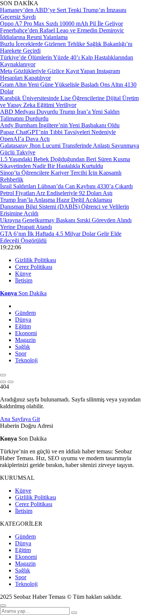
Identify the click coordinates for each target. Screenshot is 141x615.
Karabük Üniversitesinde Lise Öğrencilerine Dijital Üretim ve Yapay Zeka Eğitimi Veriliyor (69, 101)
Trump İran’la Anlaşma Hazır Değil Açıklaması (56, 200)
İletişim (23, 280)
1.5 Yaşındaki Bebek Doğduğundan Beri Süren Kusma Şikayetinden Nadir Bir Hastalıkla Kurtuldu (65, 162)
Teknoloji (26, 360)
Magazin (25, 340)
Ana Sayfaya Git (20, 419)
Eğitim (23, 326)
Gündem (25, 313)
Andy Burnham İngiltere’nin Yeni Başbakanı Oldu (60, 125)
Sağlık (22, 346)
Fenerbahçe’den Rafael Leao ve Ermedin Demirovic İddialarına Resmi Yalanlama (62, 33)
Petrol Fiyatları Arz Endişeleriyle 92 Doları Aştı (56, 193)
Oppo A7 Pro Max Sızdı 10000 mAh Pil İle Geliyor (61, 23)
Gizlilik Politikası (35, 260)
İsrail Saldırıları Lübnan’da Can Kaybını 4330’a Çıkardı (66, 186)
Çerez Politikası (33, 267)
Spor (20, 353)
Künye (23, 273)
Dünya (23, 319)
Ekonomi (26, 333)
